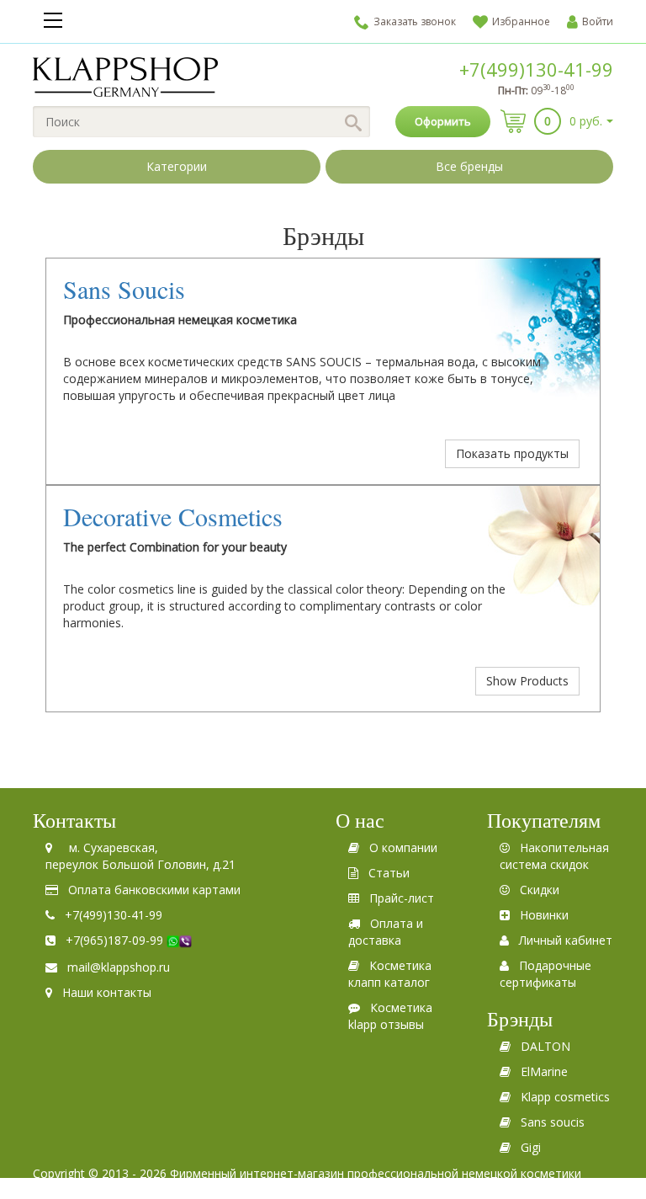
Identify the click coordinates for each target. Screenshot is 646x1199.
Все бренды (469, 166)
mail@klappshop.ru (118, 967)
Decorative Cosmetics (173, 516)
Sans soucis (553, 1122)
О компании (403, 847)
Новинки (544, 915)
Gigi (531, 1147)
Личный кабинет (565, 940)
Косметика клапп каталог (390, 973)
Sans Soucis (124, 289)
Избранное (521, 21)
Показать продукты (512, 453)
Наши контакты (106, 992)
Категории (176, 166)
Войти (597, 21)
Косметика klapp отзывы (390, 1015)
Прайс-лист (401, 898)
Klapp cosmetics (565, 1097)
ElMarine (544, 1071)
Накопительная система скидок (554, 855)
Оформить (443, 121)
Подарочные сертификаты (545, 973)
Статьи (389, 873)
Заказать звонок (414, 21)
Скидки (539, 890)
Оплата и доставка (385, 931)
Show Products (527, 681)
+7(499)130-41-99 (536, 69)
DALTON (545, 1046)
